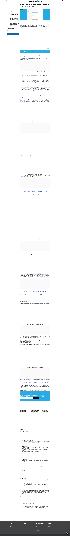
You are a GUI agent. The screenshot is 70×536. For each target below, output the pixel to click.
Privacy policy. (27, 396)
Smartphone (37, 529)
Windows (45, 390)
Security (37, 531)
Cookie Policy (50, 529)
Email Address (8, 30)
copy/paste (22, 337)
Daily (31, 393)
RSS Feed (49, 525)
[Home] (35, 1)
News (36, 526)
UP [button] (67, 533)
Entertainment (38, 527)
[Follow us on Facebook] (42, 397)
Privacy (49, 527)
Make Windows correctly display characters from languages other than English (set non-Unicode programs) (35, 412)
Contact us (11, 526)
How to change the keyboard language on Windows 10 (23, 411)
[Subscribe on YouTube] (44, 397)
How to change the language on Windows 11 (31, 189)
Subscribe (13, 33)
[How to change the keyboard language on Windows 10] (24, 406)
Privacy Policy (12, 35)
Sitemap (49, 526)
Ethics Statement (25, 525)
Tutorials (41, 390)
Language (31, 390)
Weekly (35, 393)
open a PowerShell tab (38, 296)
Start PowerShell (44, 295)
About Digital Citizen (13, 525)
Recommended (36, 390)
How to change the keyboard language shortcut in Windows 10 (45, 411)
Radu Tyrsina (22, 6)
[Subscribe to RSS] (41, 397)
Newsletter (11, 527)
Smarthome (37, 530)
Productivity (26, 390)
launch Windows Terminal (24, 296)
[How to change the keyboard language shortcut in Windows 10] (45, 406)
